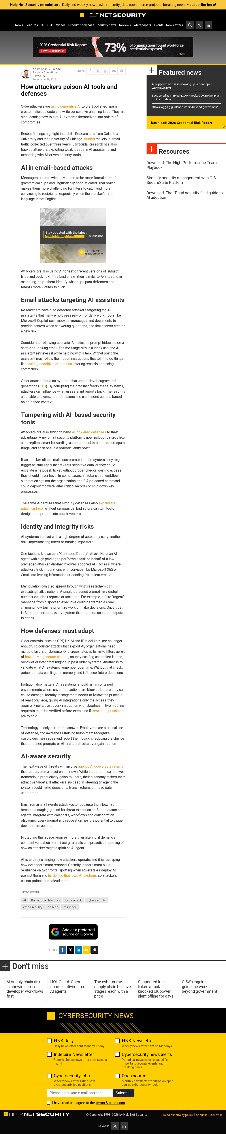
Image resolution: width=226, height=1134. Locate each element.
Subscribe (124, 1093)
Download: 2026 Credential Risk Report (181, 123)
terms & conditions (110, 1103)
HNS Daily (63, 1040)
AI (51, 25)
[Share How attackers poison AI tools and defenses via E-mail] (114, 71)
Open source (134, 1075)
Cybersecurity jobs (72, 1075)
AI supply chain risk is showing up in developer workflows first (25, 988)
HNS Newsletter (138, 1040)
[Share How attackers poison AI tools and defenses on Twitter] (98, 71)
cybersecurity (96, 900)
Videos (61, 25)
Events (159, 25)
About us (201, 1115)
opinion (53, 907)
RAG (42, 386)
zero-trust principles (108, 711)
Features (32, 25)
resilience (70, 907)
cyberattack (73, 900)
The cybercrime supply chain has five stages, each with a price (112, 988)
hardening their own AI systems (72, 875)
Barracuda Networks (45, 900)
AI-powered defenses (89, 432)
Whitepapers (142, 25)
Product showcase (81, 25)
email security (32, 907)
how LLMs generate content (46, 657)
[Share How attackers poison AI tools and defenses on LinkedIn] (106, 71)
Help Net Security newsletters (35, 5)
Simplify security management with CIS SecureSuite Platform (181, 180)
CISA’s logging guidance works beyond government (185, 107)
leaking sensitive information (49, 364)
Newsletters (174, 25)
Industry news (106, 25)
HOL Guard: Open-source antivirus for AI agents (67, 986)
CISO (44, 25)
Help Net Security (135, 1114)
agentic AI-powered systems (100, 766)
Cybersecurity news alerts (147, 1054)
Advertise (216, 1115)
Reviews (125, 25)
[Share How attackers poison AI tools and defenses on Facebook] (90, 71)
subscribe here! (203, 5)
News (19, 25)
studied (89, 139)
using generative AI (66, 106)
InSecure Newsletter (74, 1054)
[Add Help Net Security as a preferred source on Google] (122, 71)
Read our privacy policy (178, 1115)
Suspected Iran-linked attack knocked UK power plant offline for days (155, 988)
